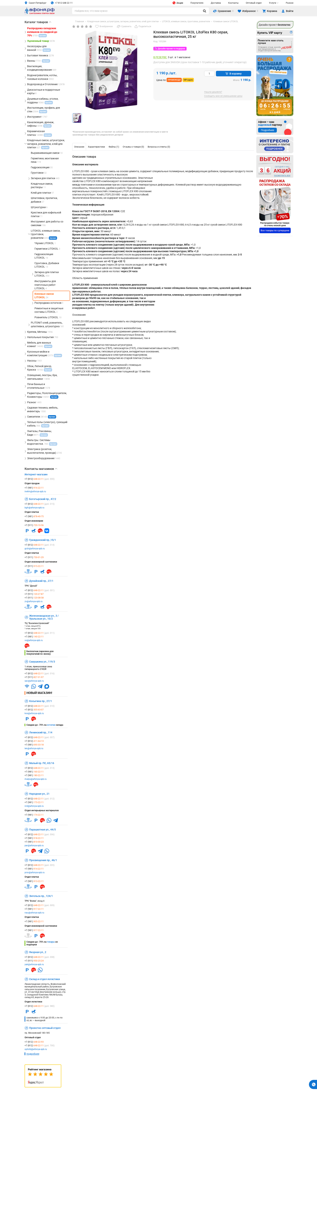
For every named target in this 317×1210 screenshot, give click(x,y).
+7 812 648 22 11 (64, 3)
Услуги (272, 3)
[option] (79, 147)
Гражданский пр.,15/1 (42, 539)
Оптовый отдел (254, 3)
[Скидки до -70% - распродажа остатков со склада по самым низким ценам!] (275, 206)
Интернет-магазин (36, 474)
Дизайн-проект (274, 24)
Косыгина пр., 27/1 (40, 701)
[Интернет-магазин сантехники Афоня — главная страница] (39, 13)
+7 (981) (34, 488)
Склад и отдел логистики (44, 979)
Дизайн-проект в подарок (171, 48)
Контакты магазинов (41, 468)
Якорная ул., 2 (37, 952)
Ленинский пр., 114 (40, 732)
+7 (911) (34, 525)
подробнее (32, 1053)
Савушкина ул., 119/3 (42, 661)
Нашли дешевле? (213, 92)
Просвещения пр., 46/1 (43, 860)
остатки (51, 725)
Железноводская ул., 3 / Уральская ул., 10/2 (44, 617)
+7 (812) (39, 479)
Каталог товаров (38, 22)
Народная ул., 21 (39, 793)
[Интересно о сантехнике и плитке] (274, 145)
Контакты (233, 3)
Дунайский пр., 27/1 (41, 580)
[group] (111, 70)
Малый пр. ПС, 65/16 (41, 763)
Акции (179, 3)
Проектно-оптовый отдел (45, 1027)
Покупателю (196, 3)
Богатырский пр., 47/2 (42, 499)
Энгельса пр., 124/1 (41, 896)
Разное (289, 3)
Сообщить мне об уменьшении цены (223, 96)
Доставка (216, 3)
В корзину (235, 73)
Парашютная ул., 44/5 (42, 829)
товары (51, 942)
